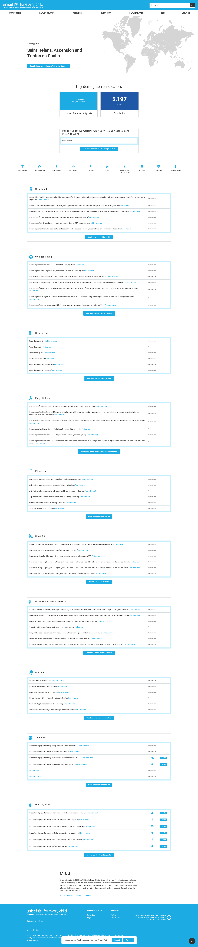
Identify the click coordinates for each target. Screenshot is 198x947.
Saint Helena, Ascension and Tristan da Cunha (47, 66)
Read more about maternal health (99, 653)
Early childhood (73, 170)
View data (163, 758)
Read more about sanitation (99, 785)
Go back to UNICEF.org (35, 921)
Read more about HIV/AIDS (99, 582)
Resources (77, 13)
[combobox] (170, 5)
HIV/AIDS (107, 170)
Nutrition (141, 170)
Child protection (39, 170)
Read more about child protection (99, 313)
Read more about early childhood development (99, 452)
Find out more (43, 200)
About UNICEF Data (94, 910)
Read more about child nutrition (99, 718)
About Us (186, 13)
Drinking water (175, 170)
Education (90, 170)
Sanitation (158, 170)
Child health (22, 170)
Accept (118, 940)
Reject (130, 940)
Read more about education (99, 517)
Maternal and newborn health (124, 171)
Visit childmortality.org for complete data (99, 149)
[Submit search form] (172, 5)
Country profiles (34, 44)
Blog (163, 13)
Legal (89, 918)
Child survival (56, 170)
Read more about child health (99, 237)
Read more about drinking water (99, 855)
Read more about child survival (99, 378)
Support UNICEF (116, 918)
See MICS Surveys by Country (70, 896)
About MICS (87, 896)
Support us (115, 910)
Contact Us (91, 915)
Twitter (113, 915)
